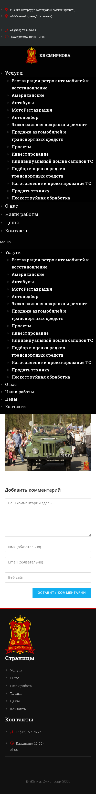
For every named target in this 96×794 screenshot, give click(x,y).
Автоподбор (25, 117)
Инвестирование (30, 154)
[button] (48, 242)
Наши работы (21, 214)
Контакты (17, 230)
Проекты (21, 146)
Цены (12, 222)
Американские (28, 95)
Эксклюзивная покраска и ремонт (49, 124)
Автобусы (23, 102)
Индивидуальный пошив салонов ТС (52, 161)
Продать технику (31, 190)
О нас (11, 206)
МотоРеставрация (32, 110)
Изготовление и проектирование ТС (51, 183)
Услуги (14, 73)
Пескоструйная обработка (41, 197)
